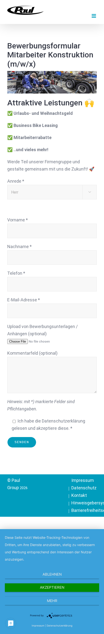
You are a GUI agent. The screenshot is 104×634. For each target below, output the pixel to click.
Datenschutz (84, 487)
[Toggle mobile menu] (94, 15)
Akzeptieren (52, 587)
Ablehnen (52, 574)
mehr (52, 600)
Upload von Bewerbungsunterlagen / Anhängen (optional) (42, 330)
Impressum (82, 480)
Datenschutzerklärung (59, 625)
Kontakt (79, 495)
